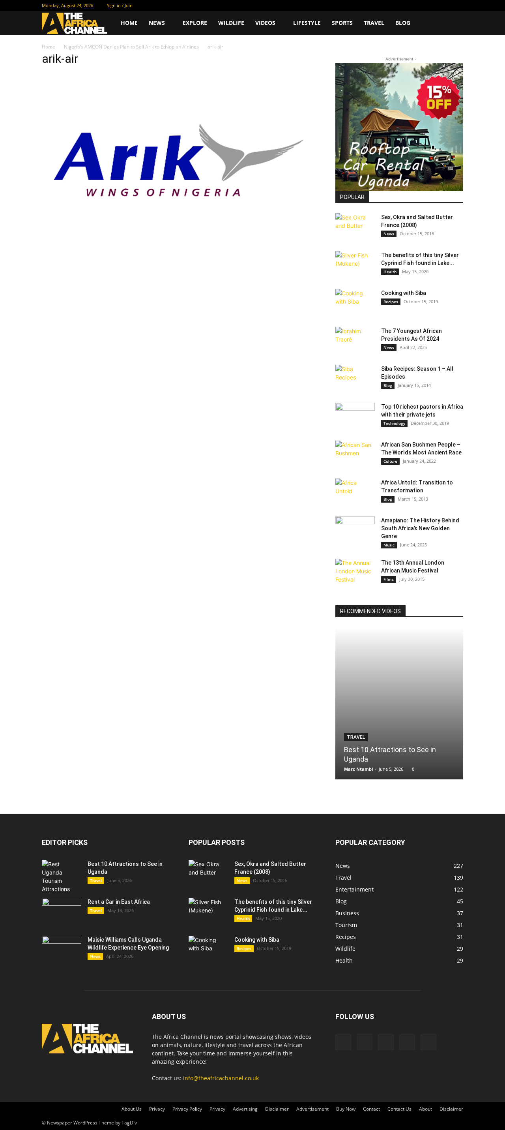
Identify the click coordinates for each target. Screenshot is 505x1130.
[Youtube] (457, 5)
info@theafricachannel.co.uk (221, 1078)
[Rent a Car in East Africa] (61, 911)
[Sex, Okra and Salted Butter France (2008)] (355, 227)
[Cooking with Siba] (355, 303)
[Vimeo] (431, 5)
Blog (402, 22)
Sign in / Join (120, 5)
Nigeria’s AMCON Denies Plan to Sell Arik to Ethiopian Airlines (131, 46)
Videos (265, 22)
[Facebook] (405, 5)
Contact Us (399, 1109)
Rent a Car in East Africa (119, 902)
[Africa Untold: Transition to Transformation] (355, 492)
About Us (132, 1109)
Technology (394, 423)
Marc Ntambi (358, 769)
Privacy (157, 1109)
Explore (195, 22)
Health (390, 271)
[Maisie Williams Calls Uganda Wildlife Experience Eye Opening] (61, 949)
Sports (342, 22)
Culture (390, 461)
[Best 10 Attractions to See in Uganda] (399, 703)
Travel (374, 22)
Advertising (245, 1109)
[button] (453, 23)
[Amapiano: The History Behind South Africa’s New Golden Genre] (355, 530)
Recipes (390, 301)
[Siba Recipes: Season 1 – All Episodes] (355, 378)
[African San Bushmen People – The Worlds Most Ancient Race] (355, 454)
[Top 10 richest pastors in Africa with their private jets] (355, 416)
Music (389, 545)
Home (129, 22)
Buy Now (345, 1109)
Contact (371, 1109)
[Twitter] (418, 5)
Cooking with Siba (403, 293)
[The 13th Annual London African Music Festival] (355, 572)
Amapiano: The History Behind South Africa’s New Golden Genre (420, 528)
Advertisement (312, 1109)
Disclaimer (277, 1109)
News (157, 22)
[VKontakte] (444, 5)
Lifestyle (307, 22)
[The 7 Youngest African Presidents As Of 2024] (355, 341)
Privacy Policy (187, 1109)
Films (388, 579)
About (425, 1109)
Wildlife (231, 22)
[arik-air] (179, 250)
